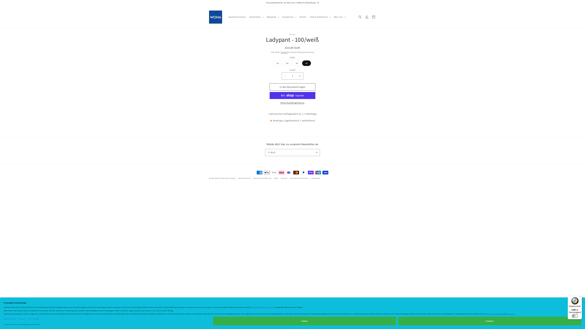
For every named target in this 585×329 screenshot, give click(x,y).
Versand (284, 52)
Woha (217, 178)
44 (289, 64)
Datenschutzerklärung (262, 178)
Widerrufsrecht (244, 178)
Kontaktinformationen (299, 178)
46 (298, 64)
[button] (256, 17)
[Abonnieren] (316, 152)
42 (279, 64)
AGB (276, 178)
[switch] (575, 316)
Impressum (315, 178)
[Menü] (580, 297)
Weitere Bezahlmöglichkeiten (292, 103)
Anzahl (292, 70)
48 (306, 63)
